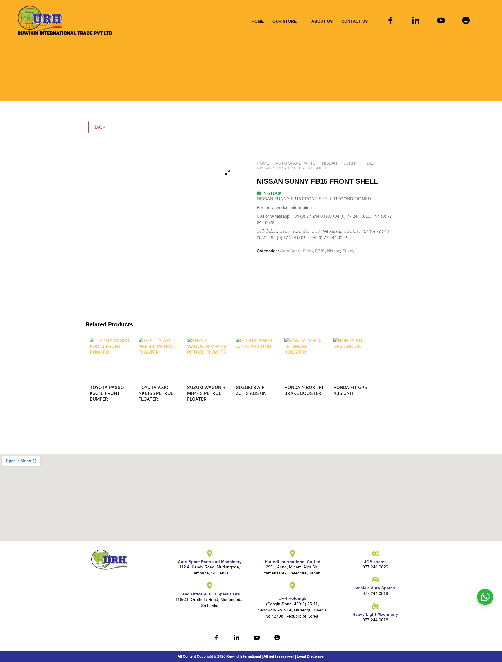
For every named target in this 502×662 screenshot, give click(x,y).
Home (258, 21)
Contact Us (354, 21)
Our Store (284, 21)
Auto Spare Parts (295, 163)
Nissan (329, 163)
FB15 (369, 163)
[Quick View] (99, 407)
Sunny (351, 163)
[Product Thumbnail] (227, 172)
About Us (322, 21)
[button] (287, 21)
